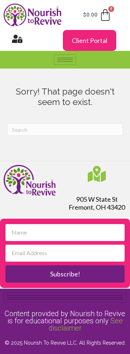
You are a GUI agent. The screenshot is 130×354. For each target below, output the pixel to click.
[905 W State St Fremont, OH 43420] (97, 174)
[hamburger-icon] (65, 59)
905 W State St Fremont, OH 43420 (97, 203)
